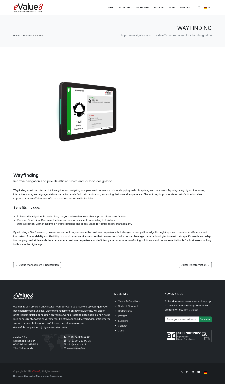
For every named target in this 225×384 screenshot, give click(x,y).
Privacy (122, 315)
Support (123, 320)
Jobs (121, 330)
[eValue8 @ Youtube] (198, 371)
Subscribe (205, 319)
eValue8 (36, 371)
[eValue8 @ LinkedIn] (193, 371)
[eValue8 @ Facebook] (176, 371)
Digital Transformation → (195, 264)
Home (16, 35)
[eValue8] (28, 7)
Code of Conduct (128, 306)
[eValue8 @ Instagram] (187, 371)
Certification (125, 311)
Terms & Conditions (129, 301)
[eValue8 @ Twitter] (181, 371)
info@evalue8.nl (76, 344)
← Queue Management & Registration (37, 264)
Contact (122, 325)
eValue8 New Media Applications (45, 376)
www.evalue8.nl (76, 348)
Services (27, 35)
